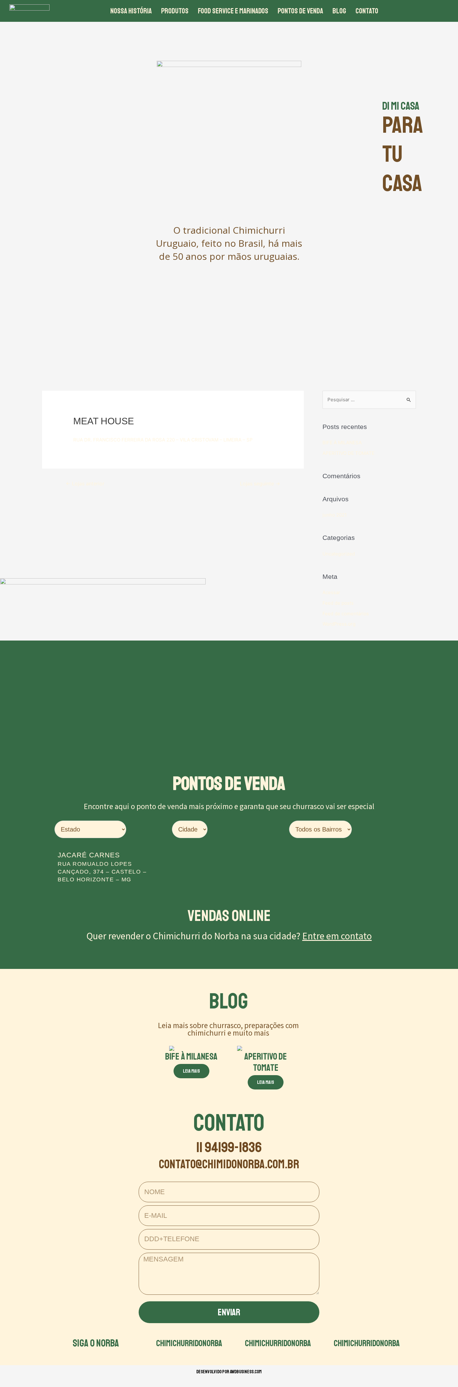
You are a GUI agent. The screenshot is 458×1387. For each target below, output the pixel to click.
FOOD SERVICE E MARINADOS (233, 11)
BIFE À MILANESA (342, 443)
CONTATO (366, 11)
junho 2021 (334, 515)
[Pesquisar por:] (369, 400)
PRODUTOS (174, 11)
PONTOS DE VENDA (300, 11)
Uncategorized (338, 554)
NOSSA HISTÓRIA (131, 11)
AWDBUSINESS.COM (246, 1372)
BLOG (339, 11)
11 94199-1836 (229, 1147)
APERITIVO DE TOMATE (348, 453)
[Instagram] (420, 11)
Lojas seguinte (260, 484)
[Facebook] (403, 11)
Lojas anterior (85, 484)
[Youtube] (437, 11)
